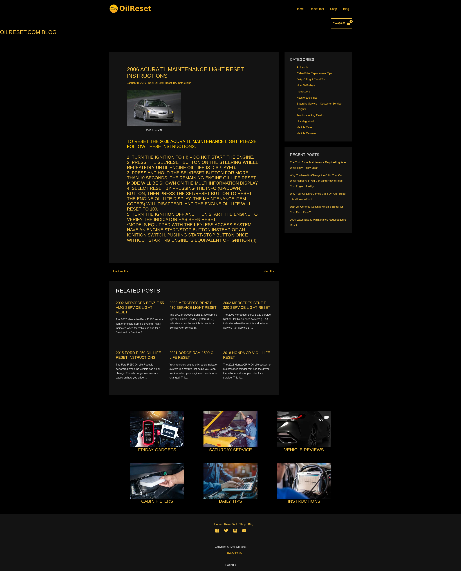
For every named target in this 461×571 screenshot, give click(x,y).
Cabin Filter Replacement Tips (314, 73)
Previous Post (119, 271)
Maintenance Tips (307, 97)
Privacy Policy (233, 552)
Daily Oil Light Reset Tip (162, 82)
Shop (333, 9)
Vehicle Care (304, 127)
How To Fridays (306, 85)
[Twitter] (226, 531)
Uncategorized (305, 121)
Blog (346, 9)
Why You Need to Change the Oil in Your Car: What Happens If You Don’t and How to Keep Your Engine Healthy (316, 181)
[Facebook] (217, 531)
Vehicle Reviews (306, 133)
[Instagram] (235, 531)
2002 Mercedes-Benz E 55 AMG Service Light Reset (140, 307)
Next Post (271, 271)
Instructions (184, 82)
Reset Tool (317, 9)
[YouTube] (244, 531)
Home (300, 9)
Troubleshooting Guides (311, 115)
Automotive (303, 67)
